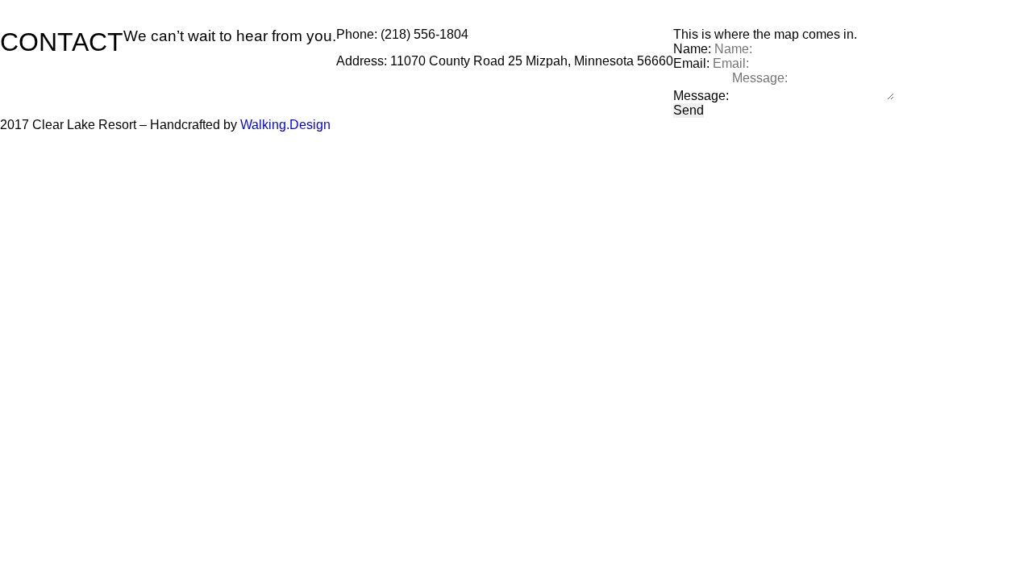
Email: (691, 63)
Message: (701, 95)
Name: (692, 49)
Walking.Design (285, 125)
